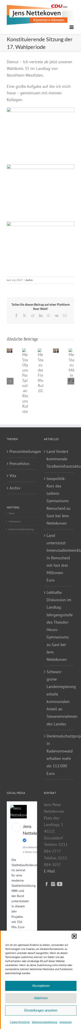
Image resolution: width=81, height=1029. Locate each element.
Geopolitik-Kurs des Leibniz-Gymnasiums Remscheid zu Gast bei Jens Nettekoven (58, 501)
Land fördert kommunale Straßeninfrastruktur (59, 459)
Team (12, 513)
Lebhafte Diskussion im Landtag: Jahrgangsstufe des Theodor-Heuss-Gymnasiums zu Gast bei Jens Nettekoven (59, 626)
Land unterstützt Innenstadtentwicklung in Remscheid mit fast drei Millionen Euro (59, 558)
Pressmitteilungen (22, 451)
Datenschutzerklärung (44, 1022)
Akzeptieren (41, 986)
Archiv (29, 280)
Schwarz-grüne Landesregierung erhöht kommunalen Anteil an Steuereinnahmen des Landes (59, 697)
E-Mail (49, 871)
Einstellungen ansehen (40, 1010)
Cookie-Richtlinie (20, 1022)
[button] (74, 936)
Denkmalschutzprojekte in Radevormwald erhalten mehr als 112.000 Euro (59, 754)
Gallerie (23, 362)
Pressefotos (19, 463)
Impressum (65, 1022)
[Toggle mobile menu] (72, 27)
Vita (12, 475)
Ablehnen (41, 998)
